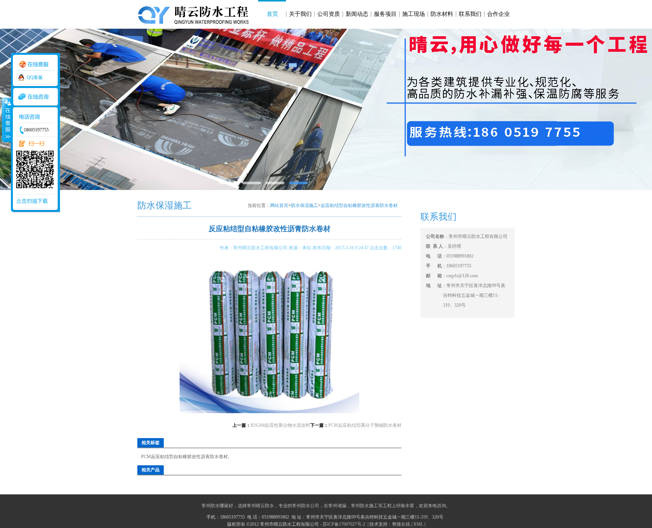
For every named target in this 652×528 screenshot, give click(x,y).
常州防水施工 (364, 505)
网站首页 (279, 205)
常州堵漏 (337, 505)
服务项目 (385, 14)
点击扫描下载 (32, 201)
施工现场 (413, 14)
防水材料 (442, 14)
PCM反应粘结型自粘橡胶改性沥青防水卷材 (184, 456)
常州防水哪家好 (217, 505)
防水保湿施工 (304, 205)
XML (418, 524)
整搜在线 (401, 524)
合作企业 (498, 14)
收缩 (6, 119)
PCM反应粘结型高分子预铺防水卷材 (364, 425)
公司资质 (328, 14)
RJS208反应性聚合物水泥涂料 (280, 425)
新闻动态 (357, 14)
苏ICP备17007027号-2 (344, 524)
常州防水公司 (305, 505)
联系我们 (470, 14)
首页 (272, 14)
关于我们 (300, 14)
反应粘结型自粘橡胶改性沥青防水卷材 (359, 205)
